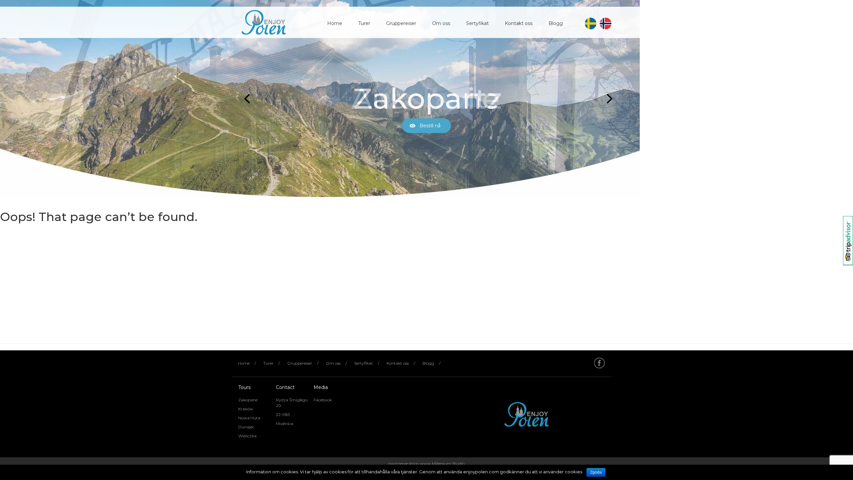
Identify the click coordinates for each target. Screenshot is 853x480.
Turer (364, 23)
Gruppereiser (401, 23)
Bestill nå (430, 126)
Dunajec (246, 426)
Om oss (441, 23)
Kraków (245, 408)
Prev (245, 98)
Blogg (555, 23)
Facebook (323, 399)
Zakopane (248, 399)
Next (607, 98)
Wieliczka (247, 435)
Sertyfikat (477, 23)
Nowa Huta (249, 417)
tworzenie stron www (410, 463)
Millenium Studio (448, 463)
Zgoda (596, 472)
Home (334, 23)
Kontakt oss (518, 23)
